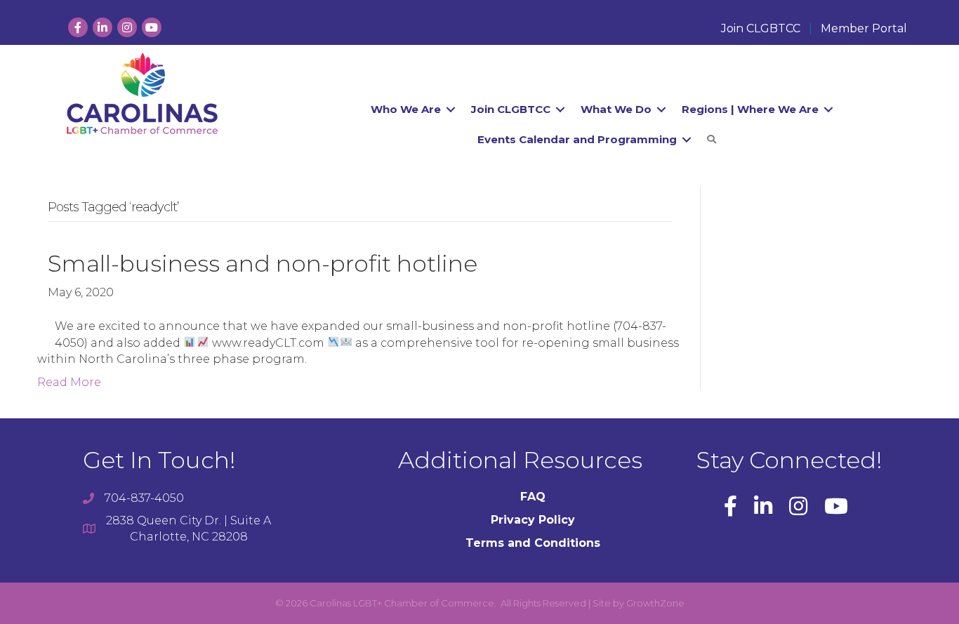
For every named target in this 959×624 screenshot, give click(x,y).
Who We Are (406, 109)
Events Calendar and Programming (577, 139)
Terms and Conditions (532, 543)
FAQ (532, 496)
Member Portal (864, 28)
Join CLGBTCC (760, 28)
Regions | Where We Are (750, 109)
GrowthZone (655, 603)
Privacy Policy (533, 519)
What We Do (616, 109)
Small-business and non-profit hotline (262, 263)
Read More (69, 382)
